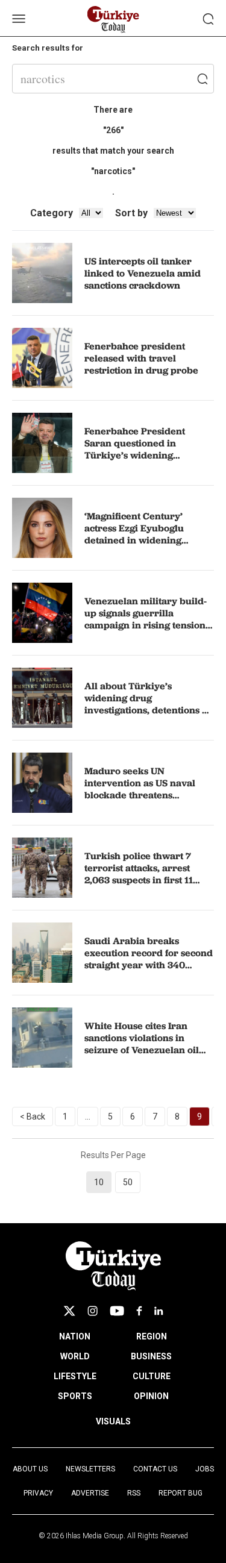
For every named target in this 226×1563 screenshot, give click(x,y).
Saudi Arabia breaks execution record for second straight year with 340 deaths (148, 959)
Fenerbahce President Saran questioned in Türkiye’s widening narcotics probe (134, 449)
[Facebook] (139, 1311)
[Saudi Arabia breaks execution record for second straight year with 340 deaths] (42, 952)
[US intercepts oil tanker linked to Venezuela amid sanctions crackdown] (42, 273)
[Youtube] (117, 1311)
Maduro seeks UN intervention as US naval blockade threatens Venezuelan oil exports (139, 789)
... (87, 1116)
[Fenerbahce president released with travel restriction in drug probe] (42, 358)
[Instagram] (92, 1311)
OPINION (151, 1396)
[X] (69, 1311)
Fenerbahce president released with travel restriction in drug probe (141, 358)
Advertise (90, 1493)
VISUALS (113, 1421)
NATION (74, 1336)
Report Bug (180, 1493)
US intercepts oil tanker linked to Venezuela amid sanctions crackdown (142, 273)
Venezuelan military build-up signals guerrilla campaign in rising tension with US (145, 619)
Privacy (38, 1493)
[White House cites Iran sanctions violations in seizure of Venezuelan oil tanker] (42, 1037)
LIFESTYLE (75, 1376)
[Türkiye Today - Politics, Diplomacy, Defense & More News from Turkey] (113, 19)
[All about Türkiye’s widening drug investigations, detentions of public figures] (42, 698)
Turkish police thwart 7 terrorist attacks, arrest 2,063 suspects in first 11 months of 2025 (138, 874)
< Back (32, 1116)
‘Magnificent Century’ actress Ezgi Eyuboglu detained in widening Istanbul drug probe (134, 534)
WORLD (75, 1356)
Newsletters (90, 1469)
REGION (151, 1336)
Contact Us (155, 1469)
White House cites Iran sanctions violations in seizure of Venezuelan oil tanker (141, 1044)
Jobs (204, 1469)
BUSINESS (151, 1356)
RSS (133, 1493)
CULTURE (152, 1376)
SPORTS (75, 1396)
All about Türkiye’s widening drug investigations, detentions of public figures (147, 704)
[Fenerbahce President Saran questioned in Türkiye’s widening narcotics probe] (42, 443)
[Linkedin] (158, 1310)
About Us (30, 1469)
